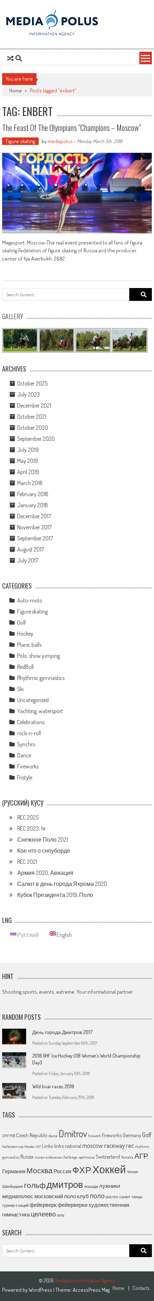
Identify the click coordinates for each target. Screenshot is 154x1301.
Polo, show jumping (38, 655)
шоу (60, 1214)
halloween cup (12, 1146)
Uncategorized (33, 700)
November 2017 (34, 527)
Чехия (132, 1171)
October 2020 (32, 427)
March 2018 (30, 482)
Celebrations (30, 722)
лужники (109, 1186)
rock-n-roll (29, 733)
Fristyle (24, 777)
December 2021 (34, 405)
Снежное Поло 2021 (42, 839)
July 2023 (28, 394)
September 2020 (36, 438)
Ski (20, 688)
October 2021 (31, 416)
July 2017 (27, 560)
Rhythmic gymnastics (40, 677)
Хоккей (109, 1169)
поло (97, 1196)
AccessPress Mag (91, 1289)
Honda (29, 1146)
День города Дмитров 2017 (62, 1032)
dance (53, 1135)
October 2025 (32, 383)
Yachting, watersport (40, 711)
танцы (137, 1196)
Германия (13, 1171)
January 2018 (32, 505)
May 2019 (27, 460)
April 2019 (28, 471)
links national (67, 1146)
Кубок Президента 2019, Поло (55, 894)
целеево (43, 1214)
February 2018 (32, 494)
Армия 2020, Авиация (45, 872)
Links (47, 1146)
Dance (24, 755)
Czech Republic (32, 1135)
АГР (141, 1155)
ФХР (81, 1169)
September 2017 (35, 538)
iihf (38, 1146)
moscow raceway (103, 1145)
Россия (62, 1171)
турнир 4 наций (15, 1205)
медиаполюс (17, 1196)
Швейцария (12, 1186)
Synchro (26, 744)
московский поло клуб (61, 1196)
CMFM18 (8, 1135)
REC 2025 (28, 817)
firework (94, 1135)
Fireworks (28, 766)
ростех (112, 1196)
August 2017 (30, 549)
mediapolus (60, 141)
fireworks (112, 1135)
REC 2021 (27, 861)
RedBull (25, 666)
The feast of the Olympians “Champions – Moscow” (71, 127)
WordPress (41, 1289)
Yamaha (127, 1157)
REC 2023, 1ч (31, 828)
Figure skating (20, 141)
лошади (91, 1186)
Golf (21, 622)
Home (118, 1288)
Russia (26, 1156)
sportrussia (86, 1157)
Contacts (141, 1288)
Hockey (25, 633)
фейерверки (72, 1204)
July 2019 (28, 449)
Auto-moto (29, 600)
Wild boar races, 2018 (53, 1086)
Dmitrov (73, 1133)
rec (130, 1145)
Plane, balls (29, 644)
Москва (40, 1170)
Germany (132, 1135)
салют (124, 1196)
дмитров (65, 1184)
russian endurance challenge (55, 1157)
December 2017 (34, 516)
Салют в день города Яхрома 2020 (62, 883)
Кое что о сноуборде (43, 850)
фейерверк (43, 1204)
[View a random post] (10, 58)
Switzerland (108, 1156)
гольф (34, 1185)
